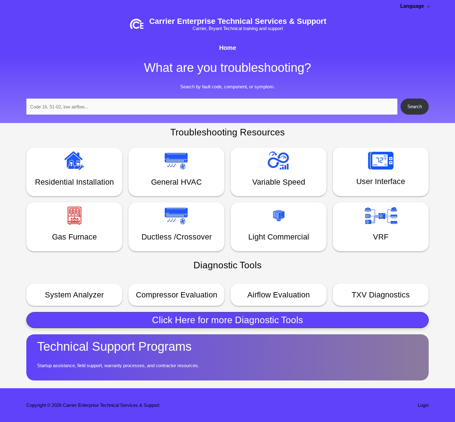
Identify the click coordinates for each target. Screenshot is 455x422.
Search (414, 106)
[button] (227, 320)
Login (423, 405)
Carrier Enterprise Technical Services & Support (237, 21)
